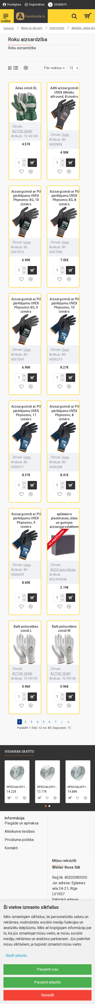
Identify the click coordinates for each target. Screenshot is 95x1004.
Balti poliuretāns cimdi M (64, 628)
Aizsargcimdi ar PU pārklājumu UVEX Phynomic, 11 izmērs (26, 413)
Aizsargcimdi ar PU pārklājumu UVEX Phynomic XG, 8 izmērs (64, 198)
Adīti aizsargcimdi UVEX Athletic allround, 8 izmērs (64, 92)
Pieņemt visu (47, 969)
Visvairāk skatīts (19, 751)
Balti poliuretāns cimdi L (26, 628)
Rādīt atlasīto (16, 955)
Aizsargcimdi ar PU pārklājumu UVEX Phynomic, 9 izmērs (26, 520)
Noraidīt (47, 995)
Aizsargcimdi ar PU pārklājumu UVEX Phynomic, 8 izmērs (64, 413)
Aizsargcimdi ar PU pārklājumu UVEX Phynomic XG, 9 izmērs (26, 305)
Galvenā (8, 28)
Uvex (65, 135)
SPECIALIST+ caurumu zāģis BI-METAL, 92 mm (47, 787)
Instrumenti (57, 28)
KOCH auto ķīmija (62, 570)
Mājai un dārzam (31, 28)
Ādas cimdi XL (26, 88)
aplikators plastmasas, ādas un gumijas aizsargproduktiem (64, 520)
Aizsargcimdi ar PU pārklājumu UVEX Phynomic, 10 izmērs (64, 305)
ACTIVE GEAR (22, 131)
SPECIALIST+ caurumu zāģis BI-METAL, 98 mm (78, 787)
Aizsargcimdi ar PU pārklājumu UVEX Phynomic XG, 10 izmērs (26, 198)
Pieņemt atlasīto (47, 982)
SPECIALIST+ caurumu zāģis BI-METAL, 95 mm (17, 787)
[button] (46, 806)
